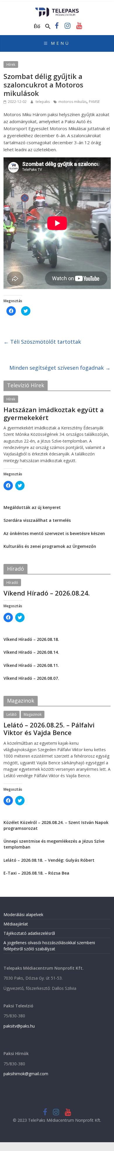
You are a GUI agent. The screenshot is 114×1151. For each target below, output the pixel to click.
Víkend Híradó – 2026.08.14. (31, 652)
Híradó (12, 582)
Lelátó (11, 714)
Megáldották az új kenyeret (32, 507)
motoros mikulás (72, 101)
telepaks (43, 101)
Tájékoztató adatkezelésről (29, 933)
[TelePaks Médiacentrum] (57, 9)
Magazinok (33, 714)
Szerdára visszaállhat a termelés (37, 520)
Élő (37, 26)
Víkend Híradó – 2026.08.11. (31, 665)
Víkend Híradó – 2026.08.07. (31, 678)
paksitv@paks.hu (19, 1026)
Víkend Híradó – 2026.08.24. (47, 593)
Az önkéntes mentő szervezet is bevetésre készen (54, 533)
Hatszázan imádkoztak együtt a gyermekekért (54, 413)
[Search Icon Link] (48, 26)
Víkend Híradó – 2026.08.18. (31, 639)
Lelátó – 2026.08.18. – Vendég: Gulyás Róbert (49, 860)
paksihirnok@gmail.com (26, 1073)
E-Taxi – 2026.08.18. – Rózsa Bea (36, 873)
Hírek (10, 64)
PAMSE (94, 101)
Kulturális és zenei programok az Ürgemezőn (50, 546)
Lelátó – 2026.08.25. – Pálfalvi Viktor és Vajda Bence (49, 728)
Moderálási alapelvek (23, 914)
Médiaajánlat (16, 924)
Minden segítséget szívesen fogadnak (59, 367)
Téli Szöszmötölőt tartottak (42, 341)
